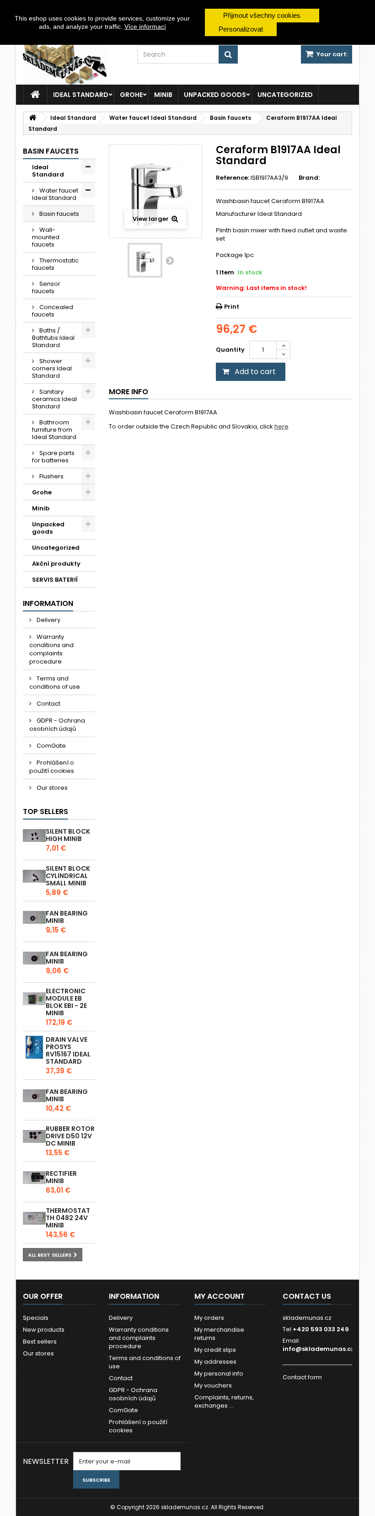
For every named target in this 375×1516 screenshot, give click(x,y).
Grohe (131, 94)
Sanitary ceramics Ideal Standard (54, 399)
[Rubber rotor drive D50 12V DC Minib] (34, 1136)
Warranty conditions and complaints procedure (51, 649)
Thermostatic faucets (55, 264)
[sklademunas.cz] (73, 62)
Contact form (302, 1377)
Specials (35, 1317)
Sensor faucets (46, 287)
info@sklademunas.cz (318, 1349)
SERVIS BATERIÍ (55, 579)
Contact (47, 703)
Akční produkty (56, 563)
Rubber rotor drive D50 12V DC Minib (70, 1136)
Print (231, 306)
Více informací (145, 26)
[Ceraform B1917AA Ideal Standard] (145, 260)
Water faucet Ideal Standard (55, 194)
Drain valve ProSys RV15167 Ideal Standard (68, 1050)
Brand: (309, 178)
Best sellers (40, 1341)
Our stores (51, 787)
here (281, 426)
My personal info (218, 1373)
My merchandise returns (219, 1333)
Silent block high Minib (68, 835)
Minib (163, 94)
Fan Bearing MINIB (67, 917)
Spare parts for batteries (53, 457)
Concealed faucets (52, 311)
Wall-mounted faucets (45, 237)
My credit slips (215, 1349)
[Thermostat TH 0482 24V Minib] (34, 1218)
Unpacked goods (215, 94)
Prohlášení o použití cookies (51, 766)
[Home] (35, 95)
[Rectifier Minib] (34, 1177)
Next (169, 260)
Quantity (230, 349)
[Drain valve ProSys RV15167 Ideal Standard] (34, 1047)
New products (43, 1329)
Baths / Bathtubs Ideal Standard (53, 337)
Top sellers (45, 811)
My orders (209, 1317)
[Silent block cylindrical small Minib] (34, 876)
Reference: (232, 178)
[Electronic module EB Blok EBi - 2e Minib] (34, 998)
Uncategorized (285, 94)
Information (48, 603)
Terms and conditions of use (54, 682)
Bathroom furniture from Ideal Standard (54, 429)
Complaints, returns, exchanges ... (224, 1401)
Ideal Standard (80, 94)
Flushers (51, 476)
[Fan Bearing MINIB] (34, 917)
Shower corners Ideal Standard (52, 368)
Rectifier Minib (61, 1177)
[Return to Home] (32, 117)
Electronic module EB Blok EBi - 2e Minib (66, 1002)
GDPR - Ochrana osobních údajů (57, 724)
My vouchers (213, 1385)
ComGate (50, 745)
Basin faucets (58, 213)
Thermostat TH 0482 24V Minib (68, 1218)
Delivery (47, 620)
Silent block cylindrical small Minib (68, 876)
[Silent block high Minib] (34, 835)
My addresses (215, 1361)
